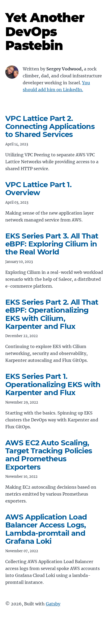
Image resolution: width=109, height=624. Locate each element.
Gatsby (53, 603)
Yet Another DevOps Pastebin (44, 31)
